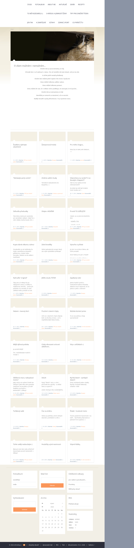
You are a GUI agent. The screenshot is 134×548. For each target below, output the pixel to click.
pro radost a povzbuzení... (77, 480)
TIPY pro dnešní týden (79, 13)
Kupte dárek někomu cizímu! (23, 245)
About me (52, 4)
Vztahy (52, 22)
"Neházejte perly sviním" (22, 178)
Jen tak (30, 22)
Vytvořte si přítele (76, 245)
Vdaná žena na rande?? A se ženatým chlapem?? (80, 179)
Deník (72, 4)
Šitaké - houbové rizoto (78, 411)
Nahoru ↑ (92, 545)
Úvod (29, 4)
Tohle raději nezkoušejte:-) (22, 444)
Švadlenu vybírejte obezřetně (20, 146)
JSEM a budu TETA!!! (49, 278)
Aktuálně (63, 4)
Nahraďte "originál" (20, 278)
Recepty (81, 4)
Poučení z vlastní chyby (50, 311)
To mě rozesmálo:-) (35, 13)
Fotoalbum (39, 4)
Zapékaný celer (75, 278)
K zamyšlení (41, 22)
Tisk (63, 545)
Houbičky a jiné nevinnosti (51, 444)
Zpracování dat (47, 545)
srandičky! (16, 480)
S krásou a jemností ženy (56, 13)
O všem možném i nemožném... (30, 65)
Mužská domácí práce (78, 311)
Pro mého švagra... (77, 145)
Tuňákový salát (18, 411)
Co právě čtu (77, 22)
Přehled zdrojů (73, 504)
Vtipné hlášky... (75, 444)
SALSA (44, 378)
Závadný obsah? (34, 545)
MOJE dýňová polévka (21, 344)
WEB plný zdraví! (74, 489)
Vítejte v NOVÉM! (48, 211)
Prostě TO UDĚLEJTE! (77, 211)
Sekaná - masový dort (21, 311)
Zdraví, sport (63, 22)
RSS (57, 545)
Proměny (72, 484)
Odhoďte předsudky (20, 211)
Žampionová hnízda (49, 145)
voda (14, 484)
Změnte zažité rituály (49, 178)
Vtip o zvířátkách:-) (77, 344)
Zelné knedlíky (47, 245)
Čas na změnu (47, 411)
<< (42, 503)
